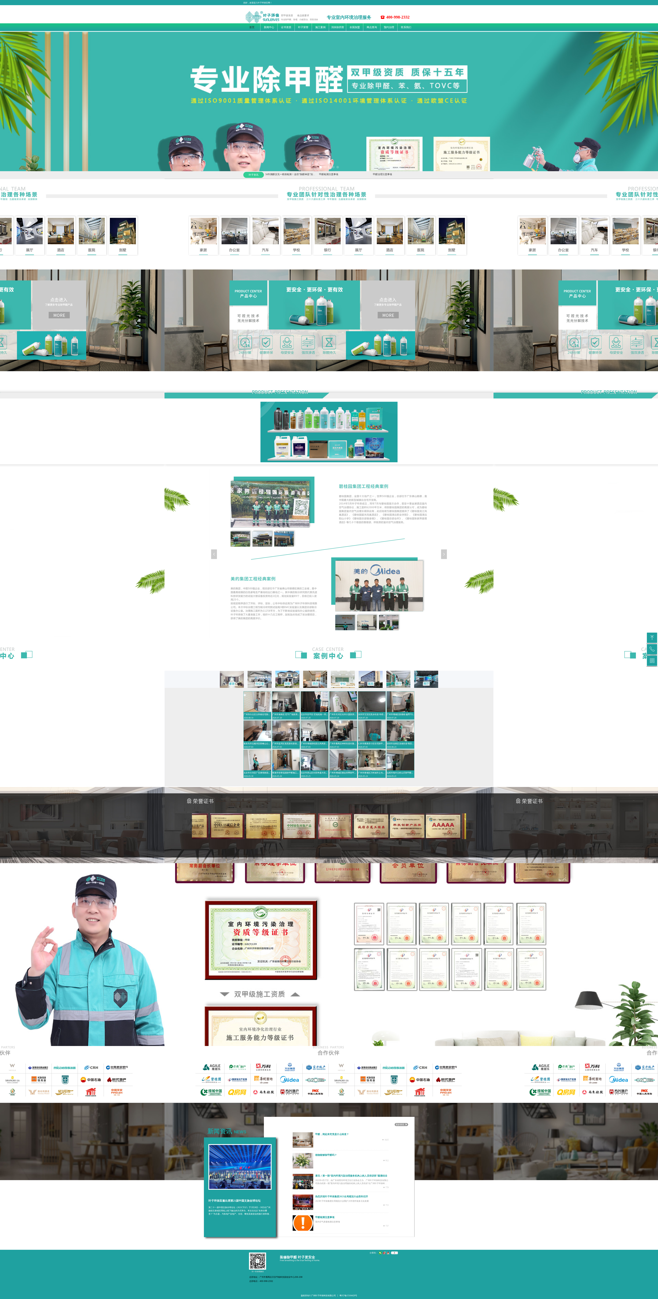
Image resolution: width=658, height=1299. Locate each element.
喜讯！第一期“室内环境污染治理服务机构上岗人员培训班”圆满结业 (351, 1175)
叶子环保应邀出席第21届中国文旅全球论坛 (235, 1200)
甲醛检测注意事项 (290, 174)
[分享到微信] (380, 1252)
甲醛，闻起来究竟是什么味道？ (332, 1134)
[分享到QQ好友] (388, 1252)
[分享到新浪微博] (384, 1252)
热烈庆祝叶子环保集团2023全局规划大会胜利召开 (341, 1196)
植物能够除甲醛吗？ (326, 1155)
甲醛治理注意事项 (343, 174)
